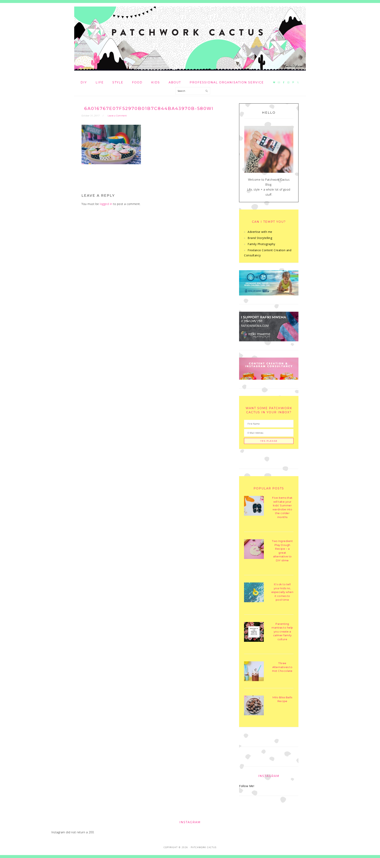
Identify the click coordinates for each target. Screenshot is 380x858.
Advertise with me (260, 232)
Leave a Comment (117, 115)
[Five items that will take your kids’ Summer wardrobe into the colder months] (254, 506)
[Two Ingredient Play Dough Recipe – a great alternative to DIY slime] (254, 549)
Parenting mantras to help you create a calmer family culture (282, 631)
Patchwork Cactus (190, 39)
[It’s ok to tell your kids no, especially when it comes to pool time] (254, 593)
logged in (106, 204)
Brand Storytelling (260, 238)
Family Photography (261, 244)
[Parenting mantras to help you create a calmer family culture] (254, 632)
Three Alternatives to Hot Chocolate (282, 667)
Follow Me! (246, 786)
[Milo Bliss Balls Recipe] (254, 706)
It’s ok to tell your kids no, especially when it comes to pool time (282, 592)
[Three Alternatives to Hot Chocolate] (254, 671)
